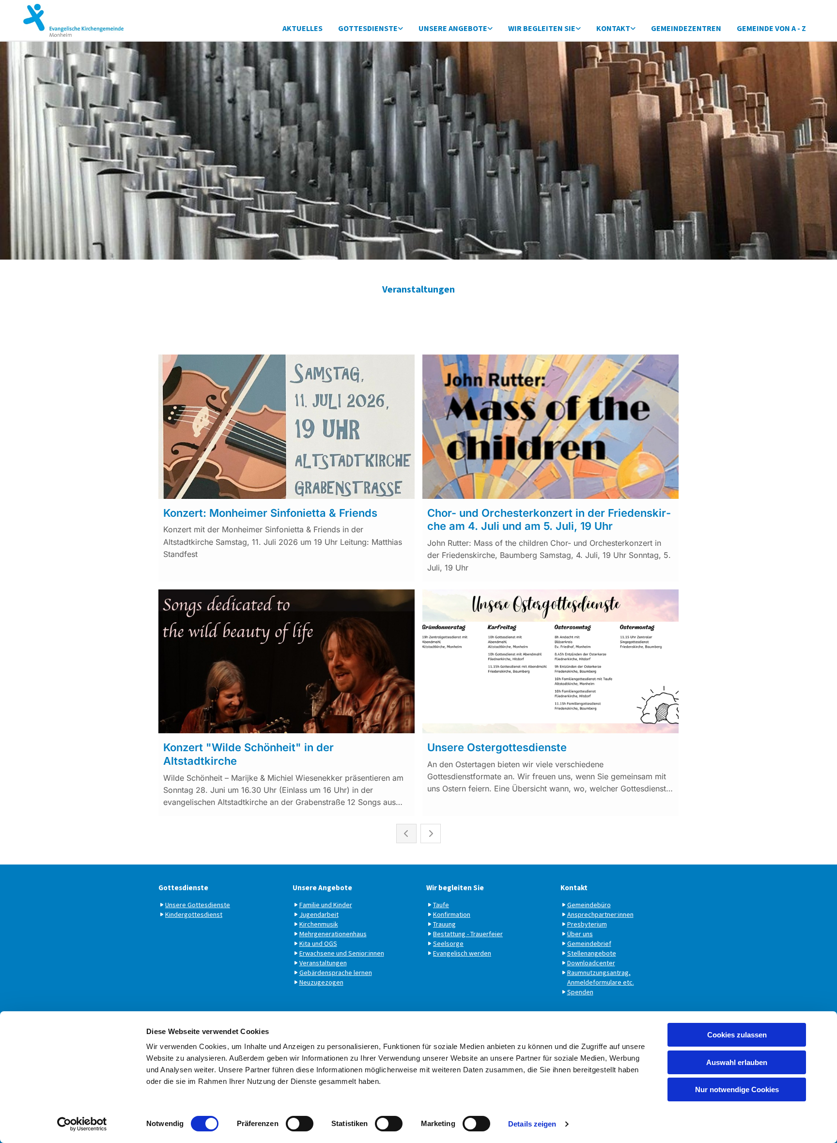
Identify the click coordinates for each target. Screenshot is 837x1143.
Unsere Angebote (452, 28)
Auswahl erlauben (736, 1062)
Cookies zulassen (737, 1035)
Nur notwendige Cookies (737, 1089)
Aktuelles (302, 28)
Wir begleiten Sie (541, 28)
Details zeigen (532, 1124)
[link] (370, 29)
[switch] (299, 1123)
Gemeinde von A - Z (771, 28)
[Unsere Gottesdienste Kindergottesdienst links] (400, 29)
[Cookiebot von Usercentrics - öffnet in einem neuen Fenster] (82, 1124)
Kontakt (613, 28)
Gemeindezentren (686, 28)
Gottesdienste (368, 28)
